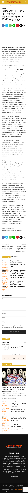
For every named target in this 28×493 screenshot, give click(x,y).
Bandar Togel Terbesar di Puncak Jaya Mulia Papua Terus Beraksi (14, 388)
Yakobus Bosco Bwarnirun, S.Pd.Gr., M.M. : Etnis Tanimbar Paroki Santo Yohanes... (18, 403)
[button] (2, 2)
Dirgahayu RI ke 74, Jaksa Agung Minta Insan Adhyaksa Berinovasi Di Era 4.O (21, 249)
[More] (24, 25)
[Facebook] (3, 25)
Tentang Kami (14, 476)
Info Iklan (5, 485)
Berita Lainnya (6, 257)
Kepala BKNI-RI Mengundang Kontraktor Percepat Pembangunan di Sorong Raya (18, 426)
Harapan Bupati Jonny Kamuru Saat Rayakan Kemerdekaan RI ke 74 (7, 248)
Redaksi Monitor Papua (10, 22)
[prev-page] (3, 290)
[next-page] (5, 290)
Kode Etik (15, 486)
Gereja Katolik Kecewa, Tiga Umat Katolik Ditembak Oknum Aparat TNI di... (18, 418)
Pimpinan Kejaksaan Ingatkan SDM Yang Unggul (12, 230)
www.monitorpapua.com (17, 456)
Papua (3, 384)
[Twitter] (6, 25)
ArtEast (21, 491)
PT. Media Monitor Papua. (18, 489)
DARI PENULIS (14, 257)
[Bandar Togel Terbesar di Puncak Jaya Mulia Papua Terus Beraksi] (14, 377)
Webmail (20, 486)
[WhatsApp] (10, 25)
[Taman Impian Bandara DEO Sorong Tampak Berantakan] (5, 411)
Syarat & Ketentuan (19, 485)
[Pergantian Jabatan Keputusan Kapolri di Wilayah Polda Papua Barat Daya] (5, 266)
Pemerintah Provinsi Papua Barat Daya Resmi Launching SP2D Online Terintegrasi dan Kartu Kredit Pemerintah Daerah (18, 273)
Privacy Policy (9, 486)
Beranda (3, 5)
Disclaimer (11, 485)
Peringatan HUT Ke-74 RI (11, 228)
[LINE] (13, 25)
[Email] (21, 25)
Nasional (9, 5)
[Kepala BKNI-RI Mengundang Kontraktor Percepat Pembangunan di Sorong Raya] (5, 427)
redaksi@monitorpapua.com (18, 481)
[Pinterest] (17, 25)
